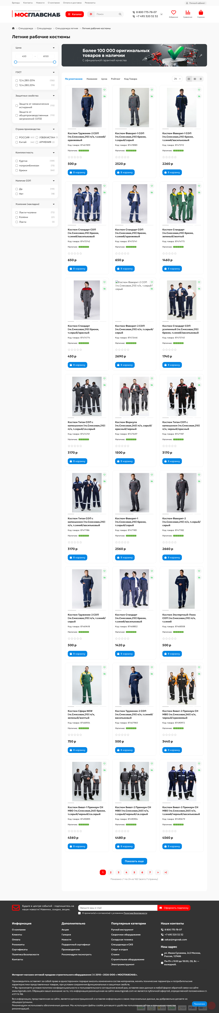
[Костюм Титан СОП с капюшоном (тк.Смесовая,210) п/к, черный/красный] (181, 396)
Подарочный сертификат (76, 944)
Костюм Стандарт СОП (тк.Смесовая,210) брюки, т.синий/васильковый (83, 233)
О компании (54, 2)
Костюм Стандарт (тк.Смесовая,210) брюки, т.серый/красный (83, 329)
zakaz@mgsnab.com (176, 939)
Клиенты (17, 934)
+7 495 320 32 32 (147, 16)
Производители (71, 949)
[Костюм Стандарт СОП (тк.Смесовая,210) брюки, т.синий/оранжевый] (134, 204)
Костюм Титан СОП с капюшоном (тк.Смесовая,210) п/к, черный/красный (181, 426)
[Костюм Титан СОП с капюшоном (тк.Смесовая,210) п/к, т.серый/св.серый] (87, 396)
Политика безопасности (25, 954)
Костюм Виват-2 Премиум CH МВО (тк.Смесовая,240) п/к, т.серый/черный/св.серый (133, 811)
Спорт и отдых (119, 949)
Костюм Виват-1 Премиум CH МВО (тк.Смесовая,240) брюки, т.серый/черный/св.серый (87, 811)
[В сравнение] (104, 96)
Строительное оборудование (127, 959)
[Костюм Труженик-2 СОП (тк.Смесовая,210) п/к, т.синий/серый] (87, 589)
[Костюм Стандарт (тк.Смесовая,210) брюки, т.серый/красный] (87, 300)
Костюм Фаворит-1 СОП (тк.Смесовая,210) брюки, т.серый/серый (130, 137)
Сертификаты (20, 949)
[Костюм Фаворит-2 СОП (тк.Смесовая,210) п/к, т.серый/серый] (134, 300)
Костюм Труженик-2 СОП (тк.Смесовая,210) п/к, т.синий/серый (87, 618)
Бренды (16, 2)
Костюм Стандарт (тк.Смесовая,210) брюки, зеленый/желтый (178, 233)
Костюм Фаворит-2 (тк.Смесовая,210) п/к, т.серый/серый (181, 522)
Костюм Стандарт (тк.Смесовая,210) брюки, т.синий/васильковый (130, 618)
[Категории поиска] (91, 14)
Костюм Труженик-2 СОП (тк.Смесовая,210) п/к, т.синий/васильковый (134, 714)
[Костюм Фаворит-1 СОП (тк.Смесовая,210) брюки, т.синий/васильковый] (181, 107)
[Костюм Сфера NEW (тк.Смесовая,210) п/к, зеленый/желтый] (87, 685)
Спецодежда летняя (66, 28)
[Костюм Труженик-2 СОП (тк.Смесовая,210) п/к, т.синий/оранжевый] (87, 107)
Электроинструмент (122, 964)
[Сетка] (189, 79)
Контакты (28, 2)
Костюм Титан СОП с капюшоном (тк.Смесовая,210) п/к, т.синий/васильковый (86, 522)
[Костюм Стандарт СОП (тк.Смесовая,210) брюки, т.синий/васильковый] (87, 204)
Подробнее (36, 1008)
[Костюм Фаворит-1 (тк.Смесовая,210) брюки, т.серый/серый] (134, 492)
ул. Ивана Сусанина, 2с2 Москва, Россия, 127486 (182, 954)
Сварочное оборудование (126, 934)
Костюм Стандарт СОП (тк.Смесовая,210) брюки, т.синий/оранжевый (130, 233)
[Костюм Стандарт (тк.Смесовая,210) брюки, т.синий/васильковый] (134, 589)
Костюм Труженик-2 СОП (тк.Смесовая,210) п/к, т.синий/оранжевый (87, 137)
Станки (115, 954)
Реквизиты (90, 2)
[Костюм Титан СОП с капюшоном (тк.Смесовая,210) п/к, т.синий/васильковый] (87, 492)
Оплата (16, 939)
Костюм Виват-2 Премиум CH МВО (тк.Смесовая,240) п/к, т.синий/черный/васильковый (181, 811)
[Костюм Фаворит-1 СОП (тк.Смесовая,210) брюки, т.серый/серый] (134, 107)
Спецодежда (25, 28)
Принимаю (199, 1004)
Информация (21, 923)
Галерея (66, 934)
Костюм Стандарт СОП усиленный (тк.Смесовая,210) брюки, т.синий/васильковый (180, 329)
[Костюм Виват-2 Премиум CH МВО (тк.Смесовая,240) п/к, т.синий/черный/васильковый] (181, 781)
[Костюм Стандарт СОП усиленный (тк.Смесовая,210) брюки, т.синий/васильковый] (181, 300)
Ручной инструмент (122, 929)
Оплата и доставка (72, 2)
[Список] (195, 79)
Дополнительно (73, 923)
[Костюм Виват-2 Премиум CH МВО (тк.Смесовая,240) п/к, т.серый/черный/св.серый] (134, 781)
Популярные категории (128, 923)
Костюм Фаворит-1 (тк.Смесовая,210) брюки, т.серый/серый (130, 522)
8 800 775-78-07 (146, 12)
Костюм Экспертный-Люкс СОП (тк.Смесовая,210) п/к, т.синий (179, 618)
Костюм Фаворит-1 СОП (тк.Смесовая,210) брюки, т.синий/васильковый (178, 137)
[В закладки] (104, 89)
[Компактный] (201, 79)
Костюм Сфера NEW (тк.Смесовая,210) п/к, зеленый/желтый (81, 714)
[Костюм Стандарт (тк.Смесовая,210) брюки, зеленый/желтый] (181, 204)
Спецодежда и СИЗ (122, 944)
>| (166, 872)
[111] (134, 55)
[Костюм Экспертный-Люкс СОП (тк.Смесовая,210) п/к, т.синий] (181, 589)
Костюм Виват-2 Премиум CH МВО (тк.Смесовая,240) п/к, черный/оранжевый (180, 714)
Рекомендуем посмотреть (77, 954)
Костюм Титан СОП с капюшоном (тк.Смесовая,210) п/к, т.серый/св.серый (86, 426)
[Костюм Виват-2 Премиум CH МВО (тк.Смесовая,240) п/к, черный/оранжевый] (181, 685)
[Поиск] (120, 14)
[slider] (15, 62)
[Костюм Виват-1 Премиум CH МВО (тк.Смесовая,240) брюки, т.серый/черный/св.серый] (87, 781)
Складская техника (122, 939)
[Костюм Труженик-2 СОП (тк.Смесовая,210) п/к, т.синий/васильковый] (134, 685)
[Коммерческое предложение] (93, 172)
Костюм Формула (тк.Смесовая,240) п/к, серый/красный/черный (133, 426)
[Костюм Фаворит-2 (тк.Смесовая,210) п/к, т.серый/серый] (181, 492)
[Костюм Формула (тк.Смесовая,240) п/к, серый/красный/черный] (134, 396)
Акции (65, 929)
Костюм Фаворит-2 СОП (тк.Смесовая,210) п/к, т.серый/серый (134, 329)
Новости (40, 2)
